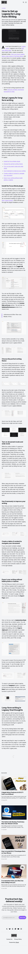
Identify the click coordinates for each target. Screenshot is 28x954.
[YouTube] (18, 929)
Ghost (17, 942)
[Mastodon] (15, 929)
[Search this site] (23, 2)
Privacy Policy (18, 939)
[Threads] (12, 929)
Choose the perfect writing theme (13, 164)
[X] (7, 929)
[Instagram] (21, 929)
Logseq (4, 8)
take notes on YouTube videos (14, 56)
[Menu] (26, 2)
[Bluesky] (9, 929)
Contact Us (9, 939)
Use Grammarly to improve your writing (15, 171)
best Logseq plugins (7, 200)
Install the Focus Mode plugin (12, 161)
